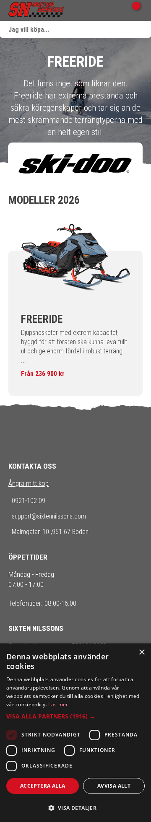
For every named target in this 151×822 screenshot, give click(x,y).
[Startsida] (36, 10)
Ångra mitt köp (28, 483)
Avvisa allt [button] (113, 785)
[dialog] (75, 732)
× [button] (141, 652)
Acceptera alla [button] (42, 785)
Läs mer (58, 704)
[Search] (142, 29)
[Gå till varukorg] (133, 10)
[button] (75, 716)
